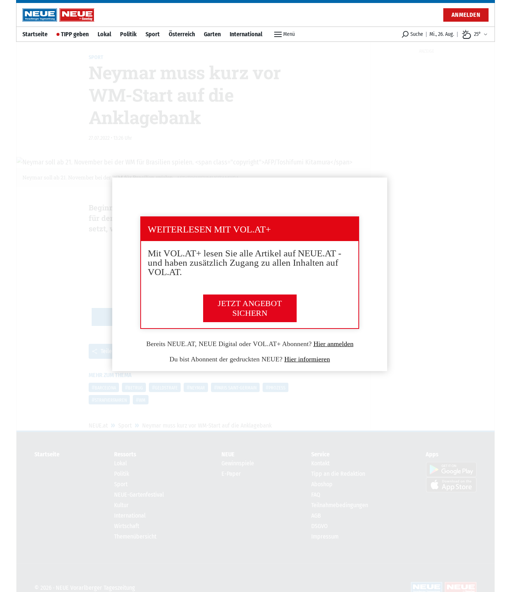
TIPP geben (75, 34)
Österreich (182, 34)
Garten (212, 34)
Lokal (104, 34)
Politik (128, 34)
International (246, 34)
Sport (153, 34)
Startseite (35, 34)
